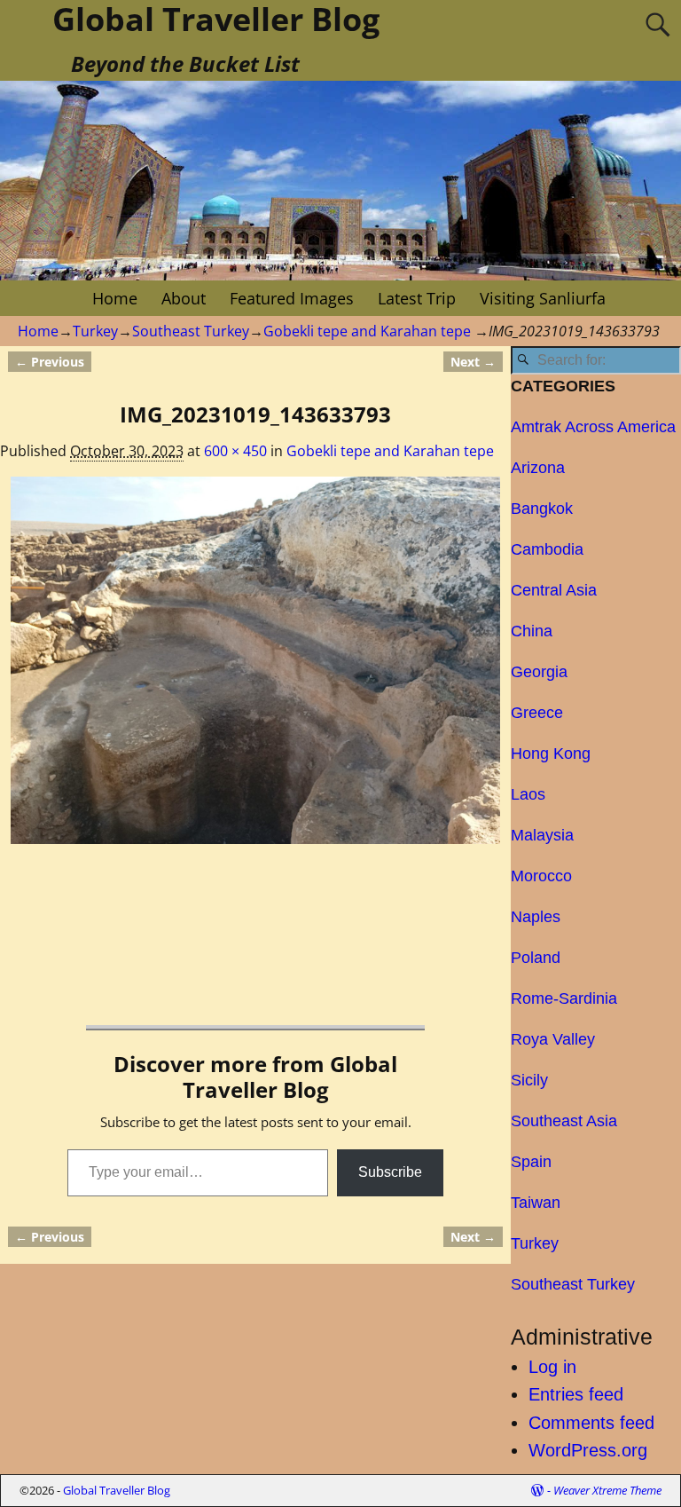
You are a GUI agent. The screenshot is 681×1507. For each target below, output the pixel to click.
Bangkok (542, 508)
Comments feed (591, 1422)
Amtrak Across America (593, 427)
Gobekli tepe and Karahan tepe (367, 331)
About (183, 298)
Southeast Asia (564, 1121)
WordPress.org (587, 1450)
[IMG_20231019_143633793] (256, 661)
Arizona (538, 468)
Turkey (95, 331)
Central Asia (554, 590)
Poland (535, 958)
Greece (537, 713)
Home (114, 298)
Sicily (529, 1080)
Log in (552, 1367)
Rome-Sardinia (564, 998)
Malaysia (542, 835)
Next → (473, 361)
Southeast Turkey (190, 331)
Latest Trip (417, 298)
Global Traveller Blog (116, 1490)
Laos (528, 794)
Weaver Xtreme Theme (607, 1490)
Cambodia (547, 549)
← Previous (49, 361)
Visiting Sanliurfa (543, 298)
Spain (531, 1162)
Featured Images (292, 298)
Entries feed (575, 1394)
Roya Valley (553, 1039)
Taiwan (535, 1202)
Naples (535, 917)
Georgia (539, 672)
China (531, 631)
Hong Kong (551, 753)
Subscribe (390, 1172)
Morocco (541, 876)
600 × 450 (235, 451)
